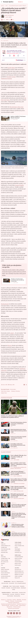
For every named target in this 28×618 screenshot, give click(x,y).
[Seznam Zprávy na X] (11, 613)
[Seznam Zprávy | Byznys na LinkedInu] (20, 613)
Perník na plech (18, 565)
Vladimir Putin (4, 392)
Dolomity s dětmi (4, 578)
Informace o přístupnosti (13, 602)
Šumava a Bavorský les (5, 573)
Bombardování (5, 304)
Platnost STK (17, 578)
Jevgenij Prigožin (19, 185)
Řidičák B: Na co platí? (19, 574)
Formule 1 (3, 563)
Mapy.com (14, 581)
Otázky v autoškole (18, 576)
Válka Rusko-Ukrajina (5, 391)
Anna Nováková (9, 15)
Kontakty (24, 600)
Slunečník (3, 588)
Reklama (12, 601)
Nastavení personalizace (13, 608)
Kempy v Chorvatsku (5, 569)
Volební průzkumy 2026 (5, 545)
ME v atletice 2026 (4, 562)
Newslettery (9, 607)
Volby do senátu (4, 550)
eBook (4, 19)
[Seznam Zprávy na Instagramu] (14, 613)
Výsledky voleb (4, 547)
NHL (2, 565)
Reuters (10, 345)
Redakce (7, 601)
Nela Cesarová (18, 475)
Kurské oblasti (11, 68)
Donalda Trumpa (11, 77)
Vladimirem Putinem (6, 79)
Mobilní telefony (15, 592)
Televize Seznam (5, 605)
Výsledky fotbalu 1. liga (5, 558)
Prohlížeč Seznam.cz (21, 604)
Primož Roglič (17, 550)
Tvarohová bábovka (18, 562)
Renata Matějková (15, 468)
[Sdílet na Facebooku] (24, 384)
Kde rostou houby (4, 583)
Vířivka (13, 589)
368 (13, 19)
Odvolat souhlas (16, 607)
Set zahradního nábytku (15, 588)
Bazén (10, 586)
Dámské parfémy (6, 594)
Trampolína (22, 586)
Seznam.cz (20, 1)
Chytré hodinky (10, 596)
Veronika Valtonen (18, 483)
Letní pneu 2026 (18, 569)
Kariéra (14, 600)
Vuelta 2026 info (18, 544)
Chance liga (3, 556)
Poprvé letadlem (4, 571)
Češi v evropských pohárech (20, 583)
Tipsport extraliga (4, 560)
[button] (14, 29)
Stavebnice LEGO (22, 592)
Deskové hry (17, 594)
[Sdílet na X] (26, 384)
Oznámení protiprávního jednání (8, 604)
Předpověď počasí (19, 581)
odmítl (12, 333)
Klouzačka (8, 588)
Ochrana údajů (18, 601)
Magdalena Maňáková (20, 467)
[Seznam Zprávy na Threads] (17, 613)
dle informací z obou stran (16, 107)
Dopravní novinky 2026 (19, 573)
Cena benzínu (11, 583)
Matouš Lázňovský (19, 498)
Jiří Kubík (16, 459)
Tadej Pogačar (17, 549)
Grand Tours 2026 (18, 552)
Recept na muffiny (18, 558)
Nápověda (19, 600)
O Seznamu (9, 600)
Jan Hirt (16, 547)
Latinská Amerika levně (5, 576)
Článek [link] (3, 153)
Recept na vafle (18, 563)
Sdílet (9, 19)
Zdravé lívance (17, 560)
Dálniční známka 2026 (19, 571)
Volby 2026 (3, 544)
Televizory (23, 594)
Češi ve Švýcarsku (4, 574)
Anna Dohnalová (18, 491)
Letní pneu (12, 594)
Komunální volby (4, 552)
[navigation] (2, 2)
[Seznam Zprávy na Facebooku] (8, 613)
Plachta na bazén (16, 586)
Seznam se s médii (14, 605)
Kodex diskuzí (22, 605)
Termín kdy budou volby (5, 549)
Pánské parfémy (17, 596)
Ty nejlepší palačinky (19, 556)
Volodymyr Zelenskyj (15, 391)
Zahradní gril (23, 588)
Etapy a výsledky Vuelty (19, 545)
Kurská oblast (13, 389)
